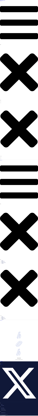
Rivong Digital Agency (4, 415)
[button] (19, 50)
